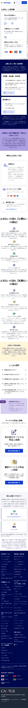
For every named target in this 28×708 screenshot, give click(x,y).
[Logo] (7, 3)
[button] (15, 2)
